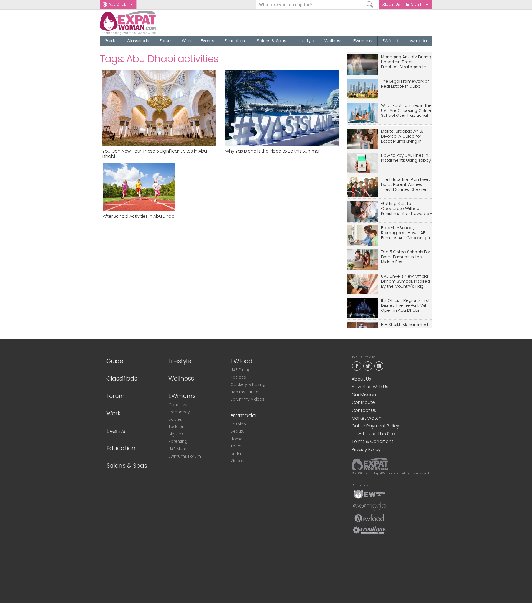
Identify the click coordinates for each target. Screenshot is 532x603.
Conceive (177, 404)
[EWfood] (369, 518)
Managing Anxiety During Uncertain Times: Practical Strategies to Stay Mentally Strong (406, 62)
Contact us (364, 410)
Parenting (177, 441)
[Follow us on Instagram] (379, 365)
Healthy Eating (245, 392)
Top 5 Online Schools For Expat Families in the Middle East (405, 257)
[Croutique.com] (369, 530)
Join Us (393, 4)
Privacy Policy (366, 449)
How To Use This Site (373, 433)
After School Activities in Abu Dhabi (139, 216)
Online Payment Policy (375, 426)
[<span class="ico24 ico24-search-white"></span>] (370, 4)
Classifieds (138, 41)
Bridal (236, 453)
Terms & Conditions (373, 441)
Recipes (238, 377)
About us (361, 379)
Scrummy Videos (247, 399)
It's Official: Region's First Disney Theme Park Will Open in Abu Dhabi (405, 305)
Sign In (417, 4)
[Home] (148, 23)
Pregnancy (179, 412)
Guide (110, 41)
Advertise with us (370, 387)
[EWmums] (369, 494)
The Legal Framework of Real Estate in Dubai (405, 84)
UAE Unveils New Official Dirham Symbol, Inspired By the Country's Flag (405, 281)
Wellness (333, 41)
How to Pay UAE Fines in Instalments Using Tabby (406, 158)
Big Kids (176, 434)
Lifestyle (306, 41)
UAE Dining (241, 370)
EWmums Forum (184, 456)
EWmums (362, 41)
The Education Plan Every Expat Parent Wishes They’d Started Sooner (406, 184)
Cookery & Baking (248, 384)
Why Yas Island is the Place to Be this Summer (272, 151)
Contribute (363, 402)
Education (235, 41)
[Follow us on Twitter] (368, 365)
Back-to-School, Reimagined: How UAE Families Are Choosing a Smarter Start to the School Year (405, 232)
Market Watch (367, 418)
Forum (166, 41)
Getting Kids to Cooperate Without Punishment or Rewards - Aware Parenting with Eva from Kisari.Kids (406, 208)
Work (187, 41)
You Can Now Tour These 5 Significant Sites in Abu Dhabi (154, 153)
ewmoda (417, 41)
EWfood (390, 41)
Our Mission (364, 394)
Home (236, 439)
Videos (237, 460)
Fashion (238, 424)
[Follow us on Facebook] (357, 365)
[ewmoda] (369, 506)
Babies (175, 419)
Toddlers (177, 426)
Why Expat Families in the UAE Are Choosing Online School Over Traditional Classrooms (406, 110)
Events (207, 41)
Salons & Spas (271, 41)
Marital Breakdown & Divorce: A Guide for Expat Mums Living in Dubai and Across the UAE (403, 136)
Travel (236, 446)
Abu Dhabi (118, 4)
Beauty (237, 431)
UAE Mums (178, 449)
